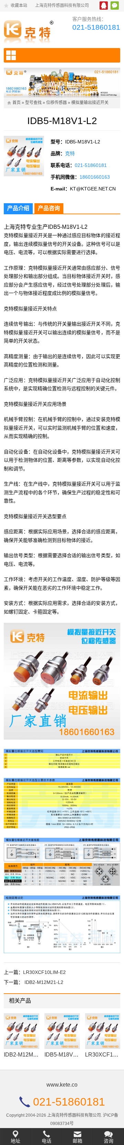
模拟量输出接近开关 (89, 102)
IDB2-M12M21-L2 (43, 982)
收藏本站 (19, 5)
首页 (16, 102)
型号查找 (33, 102)
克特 (70, 153)
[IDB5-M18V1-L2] (62, 1031)
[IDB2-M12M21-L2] (21, 1031)
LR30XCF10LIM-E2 (44, 972)
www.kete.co (62, 1085)
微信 (115, 5)
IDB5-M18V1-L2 (64, 1055)
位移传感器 (56, 102)
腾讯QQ (104, 5)
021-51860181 (96, 27)
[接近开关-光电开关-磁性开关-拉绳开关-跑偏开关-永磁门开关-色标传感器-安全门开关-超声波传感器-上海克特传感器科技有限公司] (30, 31)
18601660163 (95, 177)
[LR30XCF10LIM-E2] (103, 1031)
